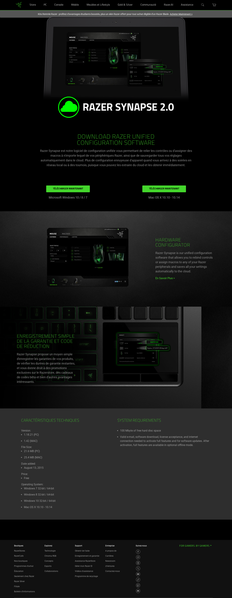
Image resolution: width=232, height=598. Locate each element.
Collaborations (51, 571)
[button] (214, 5)
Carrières (109, 556)
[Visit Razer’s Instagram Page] (138, 557)
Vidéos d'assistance (84, 571)
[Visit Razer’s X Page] (138, 568)
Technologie (50, 551)
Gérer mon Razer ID (83, 566)
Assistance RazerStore (85, 561)
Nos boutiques (21, 561)
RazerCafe (18, 556)
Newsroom (110, 561)
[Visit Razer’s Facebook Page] (138, 551)
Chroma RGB (50, 556)
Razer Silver (19, 581)
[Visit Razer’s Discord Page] (138, 590)
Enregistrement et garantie (87, 556)
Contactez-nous (112, 571)
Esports (47, 566)
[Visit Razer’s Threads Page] (138, 562)
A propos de (110, 551)
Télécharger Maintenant (68, 189)
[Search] (202, 5)
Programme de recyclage (86, 576)
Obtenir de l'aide (82, 551)
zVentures (109, 566)
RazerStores (19, 551)
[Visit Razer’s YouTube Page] (138, 574)
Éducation (18, 571)
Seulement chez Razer (24, 576)
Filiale (17, 586)
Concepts (48, 561)
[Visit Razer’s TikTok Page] (138, 579)
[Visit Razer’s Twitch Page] (138, 585)
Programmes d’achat (23, 566)
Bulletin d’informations (24, 591)
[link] (19, 4)
